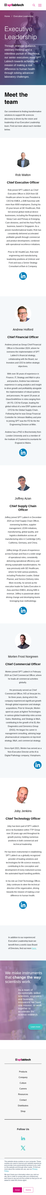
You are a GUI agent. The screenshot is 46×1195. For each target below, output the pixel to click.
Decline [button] (28, 1190)
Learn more (35, 1027)
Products (23, 1072)
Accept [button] (17, 1190)
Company (23, 1077)
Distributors (23, 1106)
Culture (23, 1083)
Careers (23, 1089)
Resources (23, 1094)
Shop (23, 1111)
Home (7, 16)
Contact (23, 1100)
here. (34, 948)
